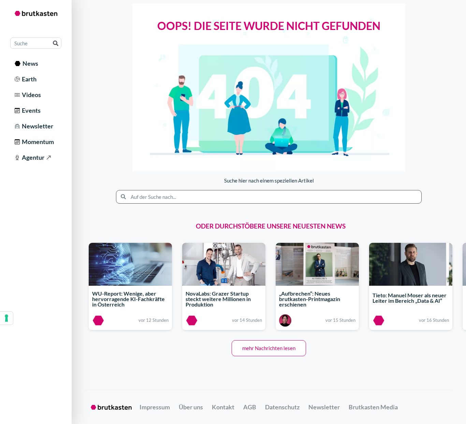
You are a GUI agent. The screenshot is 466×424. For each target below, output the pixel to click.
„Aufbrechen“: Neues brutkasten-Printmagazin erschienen (309, 299)
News (29, 63)
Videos (30, 94)
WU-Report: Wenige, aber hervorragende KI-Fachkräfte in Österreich (128, 299)
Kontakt (223, 407)
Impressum (155, 407)
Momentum (37, 141)
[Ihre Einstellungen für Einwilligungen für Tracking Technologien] (6, 318)
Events (30, 110)
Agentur (32, 157)
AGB (249, 407)
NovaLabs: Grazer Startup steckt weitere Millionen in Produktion (218, 299)
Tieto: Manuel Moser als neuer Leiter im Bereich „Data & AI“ (410, 298)
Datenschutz (282, 407)
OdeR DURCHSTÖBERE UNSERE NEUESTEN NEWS (271, 226)
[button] (269, 348)
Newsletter (36, 126)
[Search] (55, 43)
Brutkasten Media (373, 407)
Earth (28, 79)
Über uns (191, 407)
